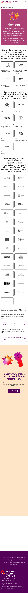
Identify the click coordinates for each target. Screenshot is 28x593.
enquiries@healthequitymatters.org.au (12, 586)
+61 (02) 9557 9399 (11, 583)
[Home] (9, 2)
